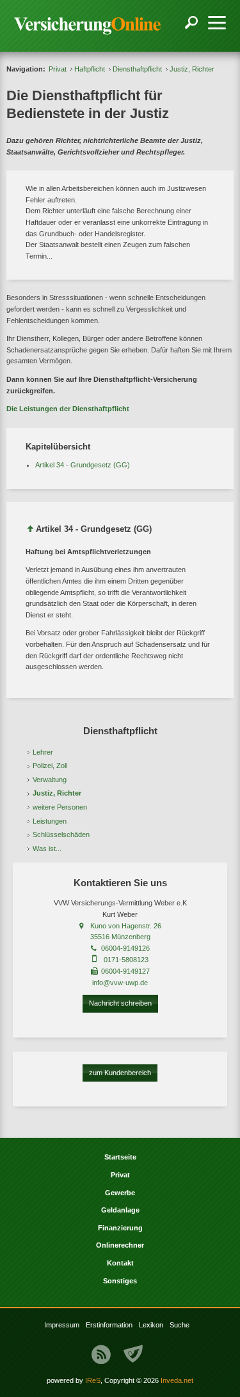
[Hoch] (31, 531)
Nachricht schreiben (120, 1003)
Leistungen (50, 821)
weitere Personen (60, 807)
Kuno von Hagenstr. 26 (125, 926)
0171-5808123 (126, 959)
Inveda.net (177, 1380)
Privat (58, 69)
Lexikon (151, 1325)
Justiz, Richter (57, 793)
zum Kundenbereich (120, 1072)
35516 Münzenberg (120, 936)
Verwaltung (50, 779)
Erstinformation (109, 1325)
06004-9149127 (125, 971)
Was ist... (47, 848)
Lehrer (43, 752)
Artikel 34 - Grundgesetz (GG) (82, 465)
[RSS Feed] (101, 1354)
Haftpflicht (89, 69)
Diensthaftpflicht (137, 69)
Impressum (61, 1325)
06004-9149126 (125, 948)
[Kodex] (133, 1354)
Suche (179, 1325)
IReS (92, 1380)
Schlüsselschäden (61, 834)
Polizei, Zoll (50, 765)
